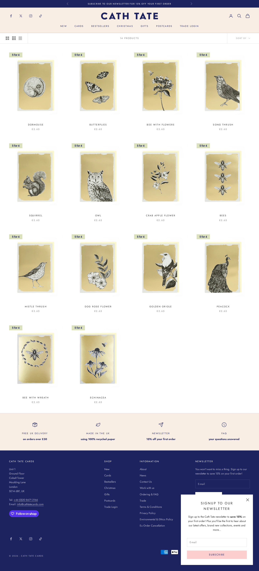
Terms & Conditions (151, 507)
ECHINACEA (98, 397)
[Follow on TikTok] (40, 16)
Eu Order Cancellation (152, 525)
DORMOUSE (36, 124)
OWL (98, 215)
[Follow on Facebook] (11, 16)
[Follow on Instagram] (31, 16)
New (63, 26)
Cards (79, 26)
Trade (143, 500)
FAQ (224, 433)
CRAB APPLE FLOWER (160, 215)
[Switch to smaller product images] (14, 38)
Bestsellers (100, 26)
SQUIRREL (35, 215)
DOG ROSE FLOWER (98, 306)
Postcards (164, 26)
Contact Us (146, 482)
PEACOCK (223, 306)
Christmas (125, 26)
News (143, 475)
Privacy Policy (147, 513)
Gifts (145, 26)
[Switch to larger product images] (7, 38)
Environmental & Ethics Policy (156, 519)
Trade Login (189, 26)
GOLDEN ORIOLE (160, 306)
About (143, 469)
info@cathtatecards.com (30, 504)
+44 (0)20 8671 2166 (26, 500)
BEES (223, 215)
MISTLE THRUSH (36, 306)
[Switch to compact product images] (20, 38)
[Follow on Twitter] (21, 16)
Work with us (147, 488)
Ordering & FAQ (149, 494)
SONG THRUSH (223, 124)
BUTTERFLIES (98, 124)
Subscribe (217, 554)
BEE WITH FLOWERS (161, 124)
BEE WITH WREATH (36, 397)
